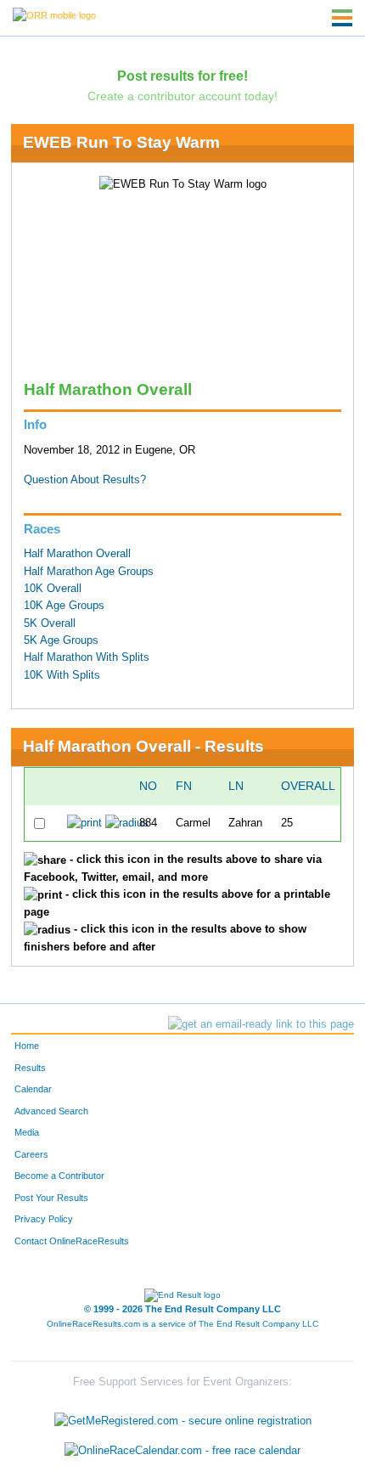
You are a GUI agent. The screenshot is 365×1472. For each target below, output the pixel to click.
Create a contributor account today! (182, 96)
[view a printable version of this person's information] (84, 823)
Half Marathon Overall (77, 554)
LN (236, 785)
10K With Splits (62, 675)
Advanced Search (51, 1111)
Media (26, 1132)
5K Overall (50, 623)
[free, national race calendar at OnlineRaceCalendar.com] (182, 1451)
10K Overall (52, 589)
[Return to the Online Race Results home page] (54, 14)
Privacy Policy (43, 1219)
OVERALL (308, 785)
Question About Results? (85, 480)
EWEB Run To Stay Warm (121, 142)
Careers (31, 1154)
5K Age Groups (61, 640)
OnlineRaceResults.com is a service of (182, 1323)
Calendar (33, 1089)
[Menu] (342, 18)
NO (148, 785)
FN (184, 785)
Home (26, 1046)
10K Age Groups (64, 606)
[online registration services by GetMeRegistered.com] (183, 1416)
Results (30, 1068)
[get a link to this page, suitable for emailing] (261, 1024)
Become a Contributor (59, 1175)
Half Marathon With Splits (86, 657)
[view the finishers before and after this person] (127, 823)
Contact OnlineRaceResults (71, 1241)
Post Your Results (51, 1198)
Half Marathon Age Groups (89, 572)
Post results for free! (182, 75)
